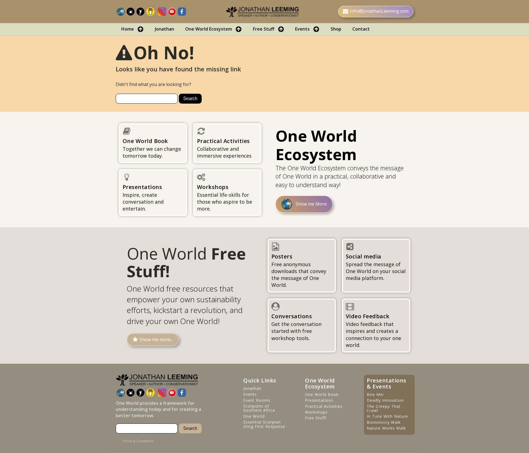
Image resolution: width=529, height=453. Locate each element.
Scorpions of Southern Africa (259, 408)
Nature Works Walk (386, 428)
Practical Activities (323, 406)
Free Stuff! (315, 418)
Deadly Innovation (385, 400)
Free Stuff (263, 29)
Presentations (319, 400)
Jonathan (164, 29)
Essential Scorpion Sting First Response (264, 424)
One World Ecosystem (208, 29)
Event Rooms (256, 400)
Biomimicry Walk (384, 422)
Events (302, 29)
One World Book (322, 394)
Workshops (316, 412)
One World (254, 416)
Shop (336, 29)
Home (127, 29)
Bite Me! (375, 394)
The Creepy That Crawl (384, 408)
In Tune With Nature (387, 416)
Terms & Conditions (137, 441)
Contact (361, 29)
